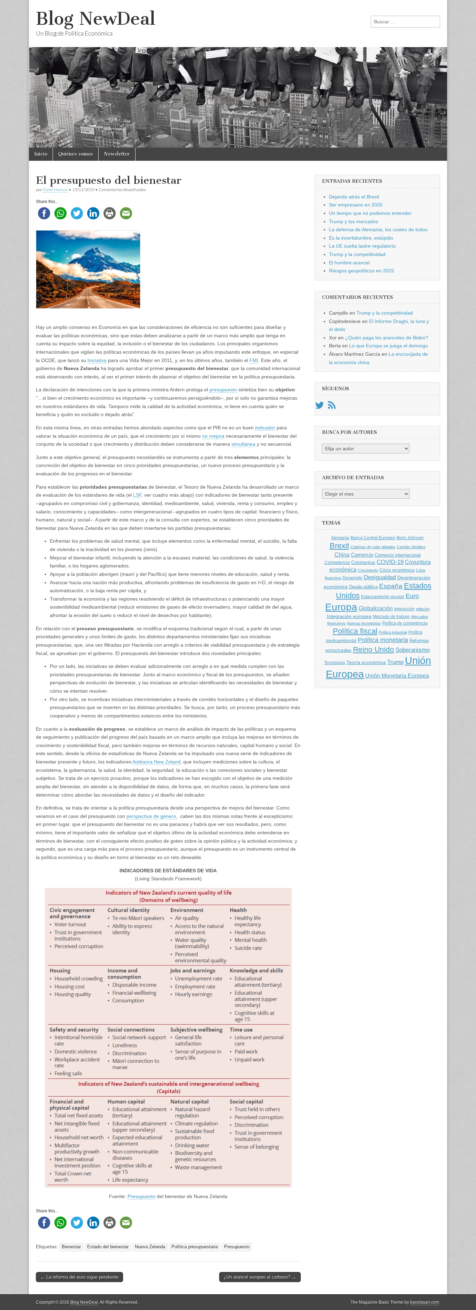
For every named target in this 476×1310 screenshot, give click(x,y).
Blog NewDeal (95, 18)
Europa (341, 607)
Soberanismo (413, 650)
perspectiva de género (151, 816)
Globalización (376, 608)
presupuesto (223, 389)
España (390, 586)
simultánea (243, 444)
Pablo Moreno (55, 189)
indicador (265, 427)
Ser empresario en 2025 (356, 205)
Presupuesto (141, 1196)
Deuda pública (363, 586)
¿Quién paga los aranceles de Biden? (386, 337)
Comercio (362, 555)
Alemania (340, 538)
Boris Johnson (410, 537)
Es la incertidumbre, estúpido (361, 238)
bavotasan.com (424, 1302)
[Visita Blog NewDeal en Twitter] (319, 407)
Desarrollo (352, 578)
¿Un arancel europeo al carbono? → (260, 1277)
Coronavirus (363, 562)
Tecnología (334, 662)
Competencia (337, 562)
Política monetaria (383, 640)
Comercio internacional (398, 555)
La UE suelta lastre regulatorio (362, 246)
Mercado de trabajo (391, 616)
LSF (137, 495)
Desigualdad (380, 577)
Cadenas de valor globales (373, 547)
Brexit (339, 545)
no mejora (213, 436)
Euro (412, 596)
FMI (253, 360)
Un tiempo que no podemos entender (370, 213)
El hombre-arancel (349, 262)
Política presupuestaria (194, 1246)
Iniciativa (97, 360)
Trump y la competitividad (357, 254)
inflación (423, 609)
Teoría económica (366, 662)
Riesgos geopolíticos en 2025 (361, 270)
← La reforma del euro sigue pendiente (79, 1277)
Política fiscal (355, 631)
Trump (395, 662)
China (342, 554)
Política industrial (393, 632)
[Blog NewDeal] (238, 74)
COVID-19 (390, 562)
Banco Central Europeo (373, 537)
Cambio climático (411, 547)
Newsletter (117, 154)
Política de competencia (405, 623)
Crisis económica (396, 570)
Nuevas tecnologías (364, 623)
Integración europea (349, 616)
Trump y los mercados (353, 221)
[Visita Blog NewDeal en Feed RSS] (332, 407)
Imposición (404, 609)
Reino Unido (373, 649)
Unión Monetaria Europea (397, 676)
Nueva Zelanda (150, 1246)
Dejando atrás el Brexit (354, 196)
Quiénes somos (75, 154)
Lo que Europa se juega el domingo (388, 345)
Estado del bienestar (108, 1246)
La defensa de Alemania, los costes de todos (378, 229)
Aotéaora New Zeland (156, 762)
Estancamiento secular (382, 596)
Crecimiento (368, 570)
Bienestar (71, 1246)
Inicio (40, 154)
